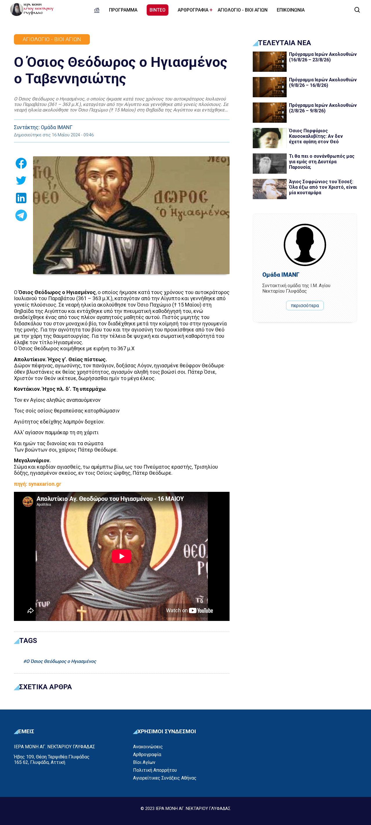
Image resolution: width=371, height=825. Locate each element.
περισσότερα (305, 305)
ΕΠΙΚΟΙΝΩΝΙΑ (291, 10)
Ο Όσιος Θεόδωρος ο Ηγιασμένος (61, 661)
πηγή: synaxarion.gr (37, 484)
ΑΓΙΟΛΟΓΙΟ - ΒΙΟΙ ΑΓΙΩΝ (243, 10)
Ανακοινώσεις (148, 746)
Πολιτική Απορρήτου (155, 770)
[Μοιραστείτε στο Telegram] (21, 217)
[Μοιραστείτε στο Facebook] (21, 165)
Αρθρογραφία (147, 754)
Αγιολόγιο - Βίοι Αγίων (52, 39)
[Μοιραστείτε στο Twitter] (21, 182)
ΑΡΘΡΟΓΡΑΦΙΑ (193, 10)
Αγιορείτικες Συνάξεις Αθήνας (165, 778)
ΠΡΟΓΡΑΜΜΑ (123, 10)
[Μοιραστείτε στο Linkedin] (21, 199)
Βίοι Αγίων (144, 762)
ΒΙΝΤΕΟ (158, 10)
